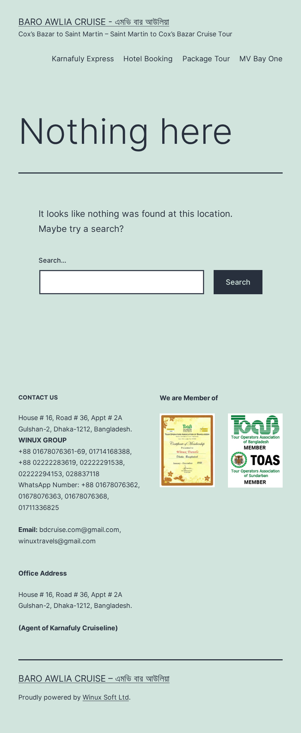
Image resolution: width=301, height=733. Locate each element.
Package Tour (206, 58)
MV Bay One (261, 58)
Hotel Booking (148, 58)
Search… (52, 260)
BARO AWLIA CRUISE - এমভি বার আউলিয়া (93, 22)
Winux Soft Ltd (106, 697)
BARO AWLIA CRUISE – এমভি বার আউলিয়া (94, 678)
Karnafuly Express (83, 58)
